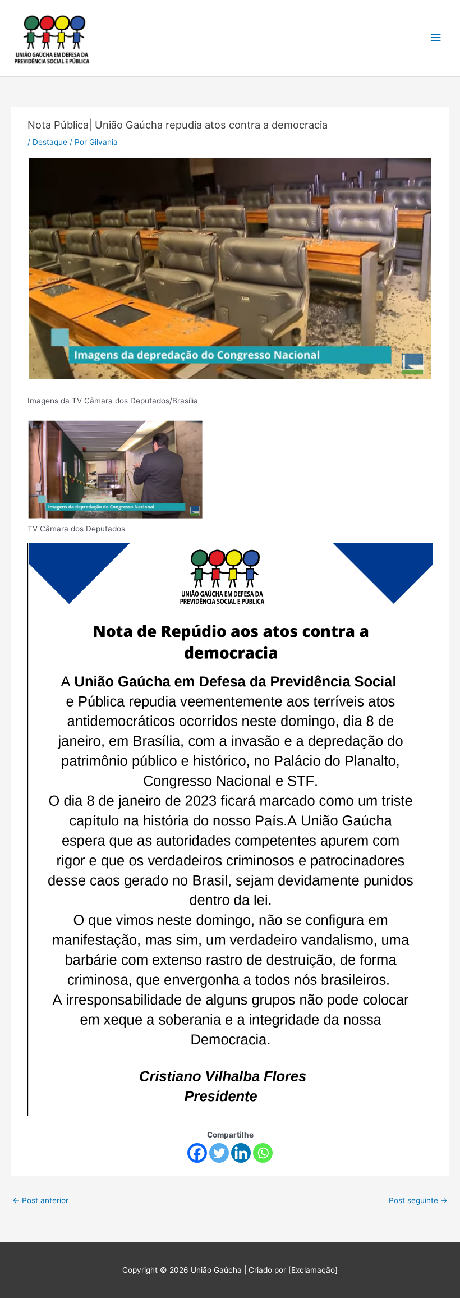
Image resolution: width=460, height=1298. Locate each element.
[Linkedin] (241, 1153)
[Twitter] (219, 1153)
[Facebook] (197, 1153)
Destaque (50, 141)
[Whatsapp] (263, 1153)
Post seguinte (418, 1200)
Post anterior (40, 1200)
